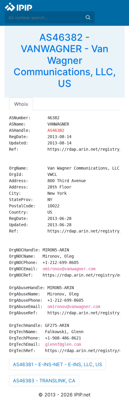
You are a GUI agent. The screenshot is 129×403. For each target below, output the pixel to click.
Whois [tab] (21, 104)
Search (88, 17)
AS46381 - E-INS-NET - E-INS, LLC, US (57, 364)
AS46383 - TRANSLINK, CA (44, 381)
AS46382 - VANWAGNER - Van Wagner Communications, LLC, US (65, 60)
